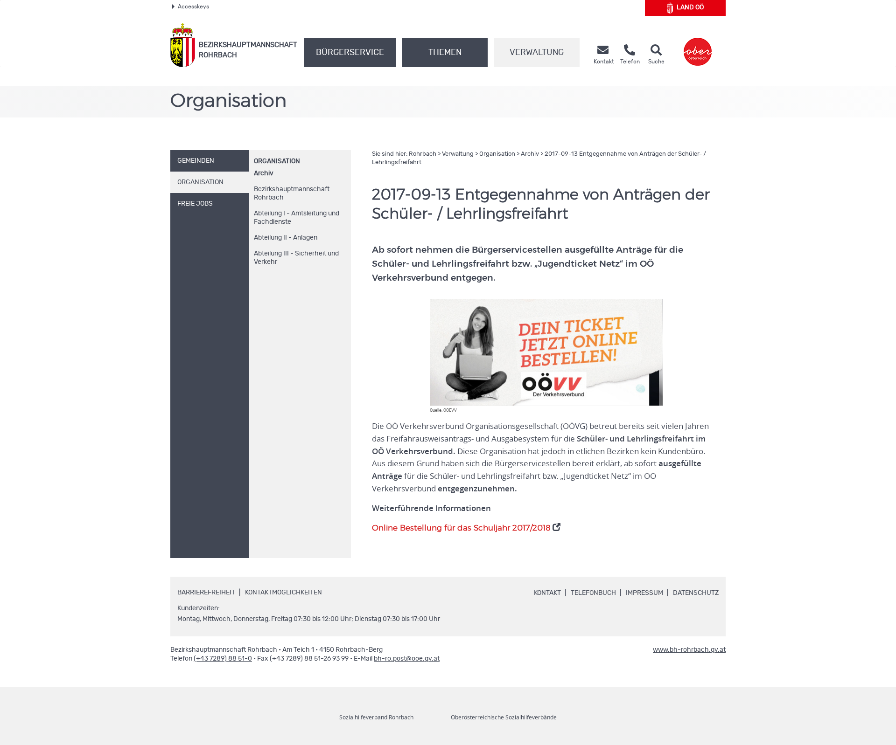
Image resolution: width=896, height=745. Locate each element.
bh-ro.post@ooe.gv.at (407, 658)
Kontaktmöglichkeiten (283, 592)
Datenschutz (696, 593)
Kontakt (547, 593)
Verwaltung (537, 52)
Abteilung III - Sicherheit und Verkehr (296, 257)
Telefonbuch (593, 593)
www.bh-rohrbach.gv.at (689, 650)
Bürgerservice (350, 52)
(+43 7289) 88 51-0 (223, 658)
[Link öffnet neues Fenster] (698, 45)
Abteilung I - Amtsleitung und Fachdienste (296, 217)
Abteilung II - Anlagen (285, 238)
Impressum (644, 593)
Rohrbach (422, 154)
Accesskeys (193, 6)
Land (690, 7)
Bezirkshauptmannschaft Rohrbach (291, 193)
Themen (445, 52)
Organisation (277, 161)
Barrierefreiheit (206, 592)
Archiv (263, 173)
